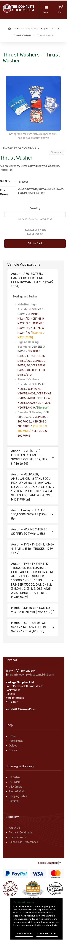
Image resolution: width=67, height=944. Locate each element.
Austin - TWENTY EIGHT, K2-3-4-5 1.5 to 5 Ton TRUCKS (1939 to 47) (32, 549)
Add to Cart (35, 243)
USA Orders (15, 786)
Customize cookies (46, 933)
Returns (14, 800)
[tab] (32, 280)
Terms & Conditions (20, 832)
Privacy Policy (17, 837)
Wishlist (57, 152)
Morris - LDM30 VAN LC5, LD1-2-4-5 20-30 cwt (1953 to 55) (32, 610)
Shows (13, 750)
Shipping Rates (18, 796)
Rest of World (17, 791)
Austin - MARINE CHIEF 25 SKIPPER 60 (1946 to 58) (29, 531)
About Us (14, 828)
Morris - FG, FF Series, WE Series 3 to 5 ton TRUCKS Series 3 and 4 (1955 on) (28, 627)
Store (12, 736)
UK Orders (14, 777)
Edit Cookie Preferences (23, 842)
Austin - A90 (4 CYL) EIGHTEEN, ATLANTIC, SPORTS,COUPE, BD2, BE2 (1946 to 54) (29, 457)
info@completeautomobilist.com (34, 674)
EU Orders (14, 782)
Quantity (35, 208)
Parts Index (16, 740)
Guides (13, 745)
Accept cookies (24, 933)
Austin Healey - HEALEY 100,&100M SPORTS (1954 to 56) (30, 514)
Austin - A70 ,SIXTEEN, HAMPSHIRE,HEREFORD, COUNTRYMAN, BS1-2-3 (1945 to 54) (32, 280)
